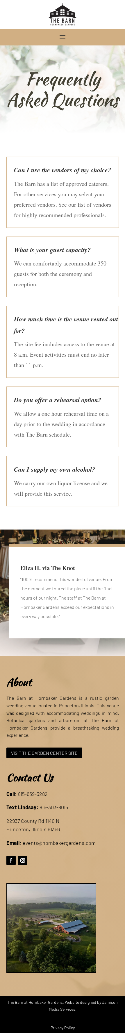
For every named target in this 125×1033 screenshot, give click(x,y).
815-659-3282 (33, 794)
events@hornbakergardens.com (59, 843)
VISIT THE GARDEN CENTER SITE (44, 753)
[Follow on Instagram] (22, 860)
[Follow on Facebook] (11, 860)
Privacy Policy (63, 1027)
